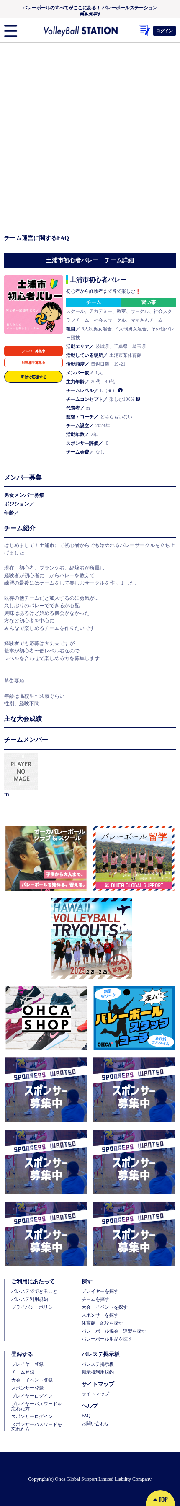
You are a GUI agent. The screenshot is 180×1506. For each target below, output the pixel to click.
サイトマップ (95, 1394)
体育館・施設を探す (102, 1323)
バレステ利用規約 (29, 1299)
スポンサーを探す (100, 1315)
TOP (162, 1498)
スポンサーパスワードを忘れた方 (36, 1426)
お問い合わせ (95, 1423)
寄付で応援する (34, 377)
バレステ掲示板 (98, 1364)
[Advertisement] (90, 139)
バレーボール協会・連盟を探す (114, 1331)
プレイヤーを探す (100, 1291)
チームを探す (95, 1299)
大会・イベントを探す (105, 1307)
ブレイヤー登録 (27, 1364)
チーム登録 (22, 1372)
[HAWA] (90, 938)
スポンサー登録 (27, 1388)
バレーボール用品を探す (107, 1339)
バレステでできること (34, 1291)
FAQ (86, 1415)
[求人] (132, 1018)
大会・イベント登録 (32, 1380)
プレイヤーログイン (32, 1396)
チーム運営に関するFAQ (36, 238)
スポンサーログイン (32, 1416)
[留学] (132, 859)
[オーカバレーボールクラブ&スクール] (46, 859)
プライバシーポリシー (34, 1307)
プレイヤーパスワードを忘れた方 (36, 1406)
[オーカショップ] (46, 1018)
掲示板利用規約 (98, 1372)
